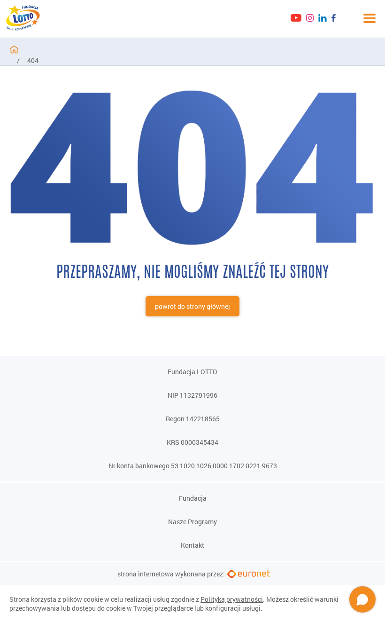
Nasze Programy (192, 522)
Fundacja (193, 498)
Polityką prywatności (231, 599)
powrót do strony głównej (192, 306)
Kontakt (192, 545)
